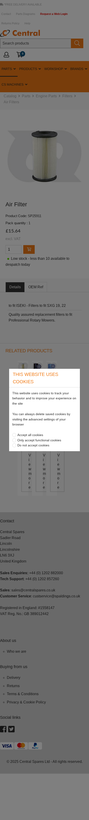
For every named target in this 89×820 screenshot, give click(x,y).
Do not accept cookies (33, 445)
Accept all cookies (30, 435)
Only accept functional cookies (39, 440)
